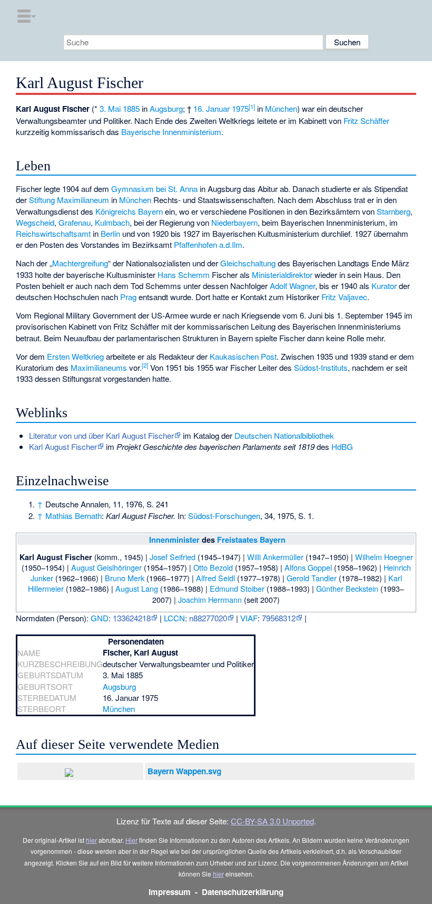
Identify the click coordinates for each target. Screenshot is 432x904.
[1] (252, 106)
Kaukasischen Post (243, 356)
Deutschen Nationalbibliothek (284, 435)
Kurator (384, 285)
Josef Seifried (172, 556)
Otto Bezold (213, 567)
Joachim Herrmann (210, 599)
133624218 (132, 617)
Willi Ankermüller (275, 556)
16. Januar (211, 108)
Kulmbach (112, 222)
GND (100, 617)
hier (91, 839)
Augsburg (166, 108)
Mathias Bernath (73, 515)
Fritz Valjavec (344, 296)
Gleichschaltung (248, 262)
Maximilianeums (99, 367)
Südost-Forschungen (224, 515)
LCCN (174, 617)
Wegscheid (35, 222)
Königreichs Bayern (129, 211)
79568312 (279, 617)
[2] (145, 365)
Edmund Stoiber (237, 588)
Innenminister (174, 539)
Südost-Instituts (321, 367)
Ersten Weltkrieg (75, 356)
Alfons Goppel (308, 567)
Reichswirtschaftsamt (53, 233)
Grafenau (74, 222)
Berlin (110, 233)
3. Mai (110, 108)
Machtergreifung (80, 262)
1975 (240, 108)
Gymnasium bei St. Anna (154, 188)
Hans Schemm (184, 274)
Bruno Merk (124, 577)
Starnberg (393, 211)
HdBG (342, 446)
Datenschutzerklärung (242, 892)
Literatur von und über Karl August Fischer (101, 435)
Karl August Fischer (63, 446)
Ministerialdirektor (282, 274)
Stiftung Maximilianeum (69, 199)
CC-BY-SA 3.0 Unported (272, 820)
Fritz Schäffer (366, 120)
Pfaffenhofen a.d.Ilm (208, 244)
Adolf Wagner (292, 285)
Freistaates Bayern (251, 539)
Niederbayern (234, 222)
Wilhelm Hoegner (384, 556)
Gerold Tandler (312, 577)
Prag (128, 296)
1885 (131, 108)
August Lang (136, 588)
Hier (131, 839)
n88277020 (208, 617)
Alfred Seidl (215, 577)
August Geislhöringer (106, 567)
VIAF (249, 617)
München (281, 108)
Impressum (170, 892)
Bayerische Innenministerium (171, 131)
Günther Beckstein (347, 588)
